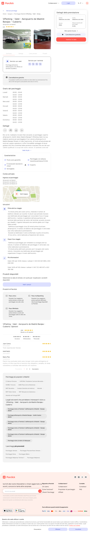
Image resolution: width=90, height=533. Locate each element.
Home (4, 14)
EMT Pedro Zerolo (11, 392)
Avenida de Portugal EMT (13, 395)
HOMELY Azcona (11, 385)
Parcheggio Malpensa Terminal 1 (15, 457)
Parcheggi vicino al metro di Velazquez (19, 440)
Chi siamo (45, 486)
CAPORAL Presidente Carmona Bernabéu (32, 381)
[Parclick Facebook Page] (82, 477)
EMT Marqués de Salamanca (27, 392)
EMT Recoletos (10, 388)
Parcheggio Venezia (11, 450)
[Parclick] (7, 3)
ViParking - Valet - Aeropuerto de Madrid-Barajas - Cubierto (34, 14)
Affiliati (60, 492)
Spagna (10, 14)
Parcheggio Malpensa (33, 457)
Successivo (35, 369)
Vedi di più (25, 150)
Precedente (18, 369)
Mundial (39, 388)
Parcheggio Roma (11, 454)
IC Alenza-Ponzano (11, 381)
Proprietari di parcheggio (66, 489)
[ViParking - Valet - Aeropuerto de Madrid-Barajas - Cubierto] (17, 39)
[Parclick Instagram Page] (75, 477)
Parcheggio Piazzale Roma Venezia (30, 450)
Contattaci (82, 486)
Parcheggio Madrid (19, 14)
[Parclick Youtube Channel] (85, 477)
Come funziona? (47, 489)
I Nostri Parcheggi (48, 492)
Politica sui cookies (74, 525)
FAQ (80, 489)
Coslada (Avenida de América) (26, 388)
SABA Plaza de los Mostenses (27, 385)
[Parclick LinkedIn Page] (78, 477)
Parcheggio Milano (24, 454)
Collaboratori (62, 486)
